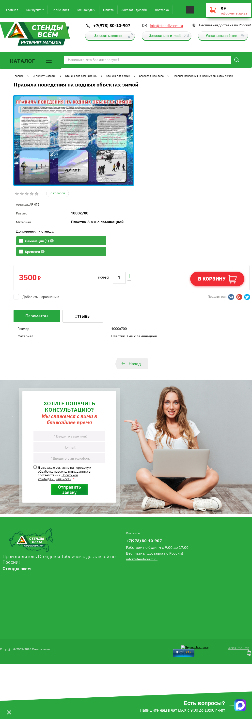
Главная (19, 76)
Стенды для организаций (81, 76)
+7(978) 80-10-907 (111, 25)
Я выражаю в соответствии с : (64, 473)
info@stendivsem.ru (166, 25)
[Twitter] (247, 297)
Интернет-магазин (44, 76)
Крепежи (32, 251)
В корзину (212, 279)
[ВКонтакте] (231, 297)
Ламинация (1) (37, 240)
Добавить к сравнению (40, 296)
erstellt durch (238, 647)
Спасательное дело (151, 76)
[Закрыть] (9, 705)
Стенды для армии (118, 76)
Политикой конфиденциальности (58, 477)
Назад (135, 363)
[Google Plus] (239, 297)
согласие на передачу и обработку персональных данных (64, 469)
